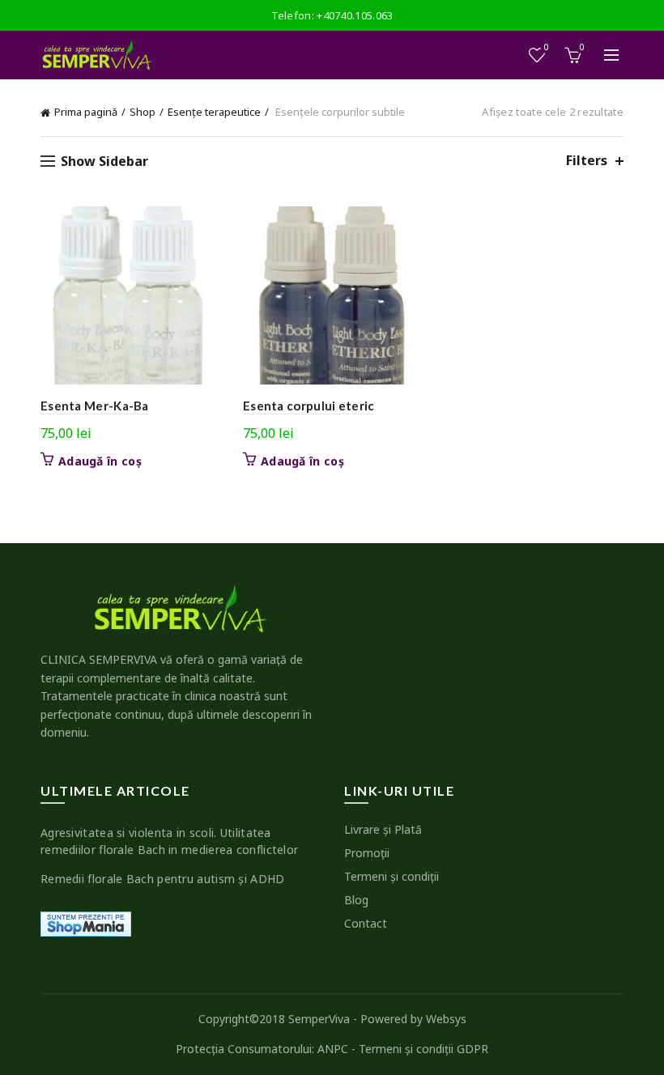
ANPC (332, 1048)
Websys (446, 1018)
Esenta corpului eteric (309, 405)
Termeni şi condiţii (391, 876)
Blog (356, 899)
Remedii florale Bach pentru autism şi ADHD (162, 878)
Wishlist (546, 48)
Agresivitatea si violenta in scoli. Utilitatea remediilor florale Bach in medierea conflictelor (169, 841)
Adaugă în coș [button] (100, 461)
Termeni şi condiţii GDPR (423, 1048)
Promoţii (366, 852)
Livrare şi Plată (383, 829)
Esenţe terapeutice (214, 111)
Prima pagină (85, 111)
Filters (586, 160)
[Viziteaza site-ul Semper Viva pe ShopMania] (85, 922)
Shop (142, 111)
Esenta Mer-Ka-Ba (94, 405)
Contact (365, 923)
